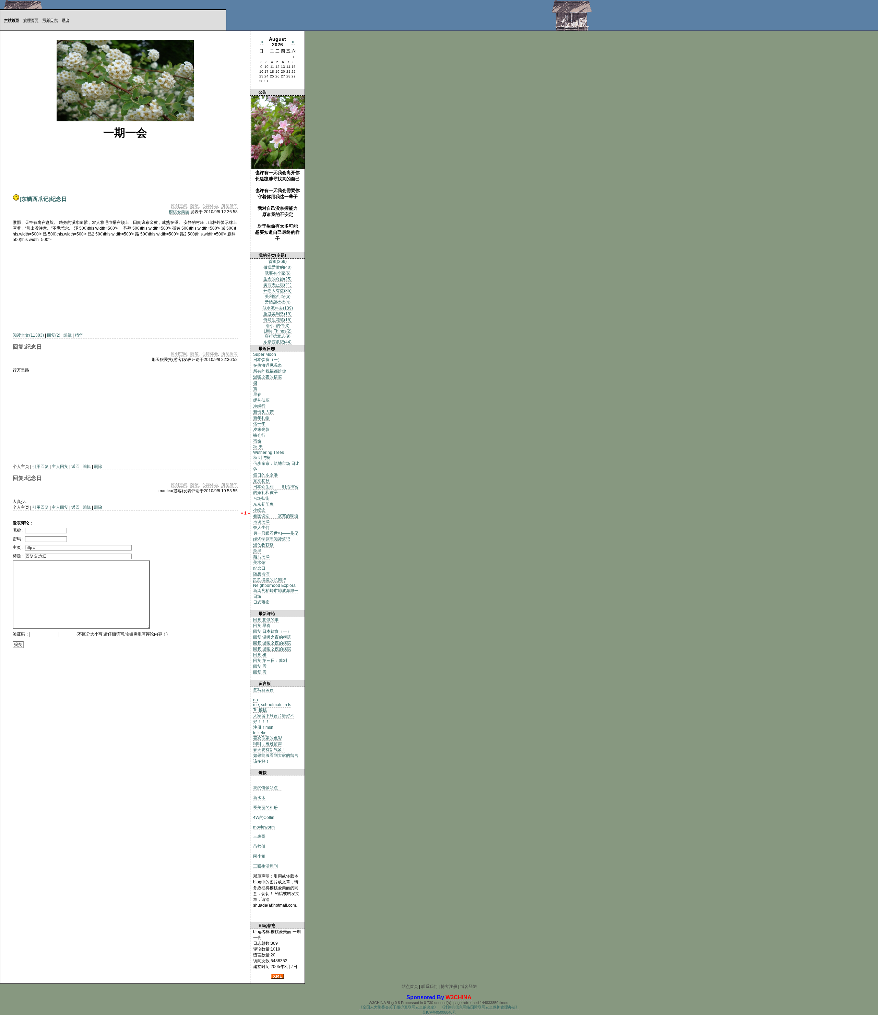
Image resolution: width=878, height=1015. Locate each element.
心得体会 (210, 206)
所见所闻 (229, 206)
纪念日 (58, 199)
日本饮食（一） (267, 359)
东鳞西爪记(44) (277, 342)
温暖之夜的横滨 (267, 377)
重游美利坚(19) (277, 314)
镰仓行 (259, 435)
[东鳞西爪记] (35, 199)
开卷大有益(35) (277, 290)
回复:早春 (262, 625)
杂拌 (257, 550)
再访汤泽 (261, 521)
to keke (259, 732)
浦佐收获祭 (263, 545)
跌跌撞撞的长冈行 (269, 580)
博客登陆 (468, 986)
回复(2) (53, 335)
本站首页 (11, 20)
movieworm (264, 827)
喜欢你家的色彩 (267, 738)
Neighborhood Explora (274, 585)
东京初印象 (263, 504)
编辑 (67, 335)
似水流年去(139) (277, 308)
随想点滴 (261, 574)
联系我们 (429, 986)
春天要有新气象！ (269, 749)
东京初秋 (261, 481)
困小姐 (259, 856)
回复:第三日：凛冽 (270, 660)
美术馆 (259, 562)
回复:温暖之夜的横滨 (272, 637)
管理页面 (30, 20)
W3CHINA (459, 997)
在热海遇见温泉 (267, 365)
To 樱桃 (260, 710)
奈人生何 (261, 527)
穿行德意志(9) (277, 336)
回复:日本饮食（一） (272, 631)
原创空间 (179, 206)
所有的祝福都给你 (269, 371)
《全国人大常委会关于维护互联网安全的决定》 (398, 1007)
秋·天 (258, 447)
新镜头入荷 (263, 412)
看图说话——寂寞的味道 (275, 515)
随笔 (194, 206)
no (255, 700)
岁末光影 (261, 429)
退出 (65, 20)
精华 (79, 335)
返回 (75, 466)
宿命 (257, 441)
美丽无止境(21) (277, 284)
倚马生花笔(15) (277, 319)
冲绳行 (259, 406)
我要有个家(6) (277, 273)
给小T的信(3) (277, 325)
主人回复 (60, 466)
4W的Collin (263, 817)
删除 (98, 466)
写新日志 (50, 20)
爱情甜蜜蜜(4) (277, 302)
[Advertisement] (55, 285)
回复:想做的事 (266, 619)
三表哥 (259, 836)
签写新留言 (263, 689)
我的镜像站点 (267, 787)
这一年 (259, 423)
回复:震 (259, 666)
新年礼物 (261, 417)
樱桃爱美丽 (179, 211)
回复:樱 (259, 654)
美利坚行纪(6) (277, 296)
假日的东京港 (265, 475)
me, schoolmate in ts (272, 704)
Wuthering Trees (268, 452)
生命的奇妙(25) (277, 279)
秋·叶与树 (262, 457)
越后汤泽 (261, 556)
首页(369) (278, 261)
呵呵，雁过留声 (267, 743)
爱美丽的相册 (265, 807)
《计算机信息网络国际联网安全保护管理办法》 (479, 1007)
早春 (257, 394)
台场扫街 (261, 498)
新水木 (259, 797)
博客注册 (449, 986)
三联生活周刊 (265, 866)
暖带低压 (261, 400)
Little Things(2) (278, 331)
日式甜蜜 (261, 602)
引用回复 (40, 466)
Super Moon (264, 354)
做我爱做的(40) (277, 267)
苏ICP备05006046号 (439, 1012)
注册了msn (263, 727)
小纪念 (259, 510)
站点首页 (410, 986)
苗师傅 (259, 846)
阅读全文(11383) (28, 335)
